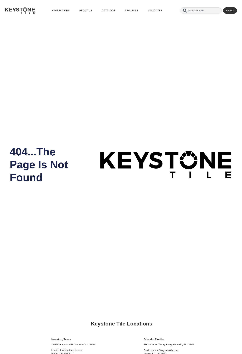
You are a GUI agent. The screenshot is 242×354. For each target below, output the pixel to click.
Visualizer (155, 10)
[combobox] (201, 10)
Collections (61, 10)
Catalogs (108, 10)
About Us (85, 10)
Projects (131, 10)
